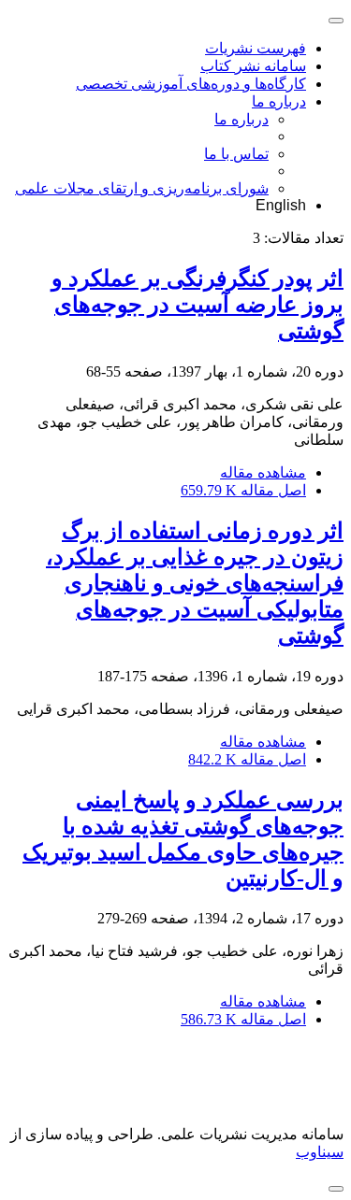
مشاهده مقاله (263, 472)
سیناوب (320, 1152)
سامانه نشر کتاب (253, 66)
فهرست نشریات (255, 48)
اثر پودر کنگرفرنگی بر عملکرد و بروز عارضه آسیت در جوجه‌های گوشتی (197, 304)
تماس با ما (236, 154)
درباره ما (279, 101)
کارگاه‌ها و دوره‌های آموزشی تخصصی (191, 84)
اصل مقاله (243, 490)
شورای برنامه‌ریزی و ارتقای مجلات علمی (142, 188)
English (281, 205)
